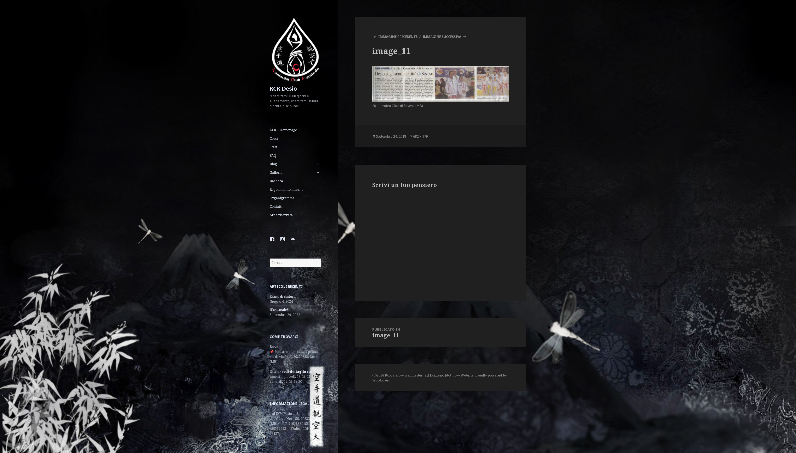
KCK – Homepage (283, 130)
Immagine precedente (397, 36)
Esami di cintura (283, 296)
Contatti (276, 206)
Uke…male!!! (280, 309)
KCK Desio (283, 88)
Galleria (276, 172)
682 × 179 (420, 136)
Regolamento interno (286, 189)
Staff (273, 147)
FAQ (273, 155)
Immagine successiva (442, 36)
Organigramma (282, 198)
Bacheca (276, 181)
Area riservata (281, 215)
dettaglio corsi (302, 371)
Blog (273, 164)
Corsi (274, 138)
